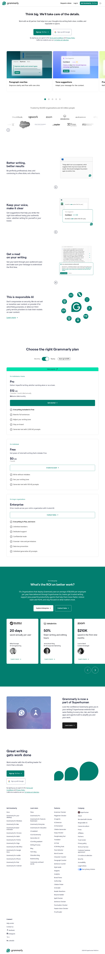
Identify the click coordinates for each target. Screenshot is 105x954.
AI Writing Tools (59, 846)
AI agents (57, 819)
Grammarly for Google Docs (14, 851)
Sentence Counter (60, 864)
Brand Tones (58, 878)
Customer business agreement (84, 851)
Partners (80, 836)
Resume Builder (59, 895)
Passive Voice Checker (61, 908)
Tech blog (33, 852)
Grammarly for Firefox (14, 840)
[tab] (45, 99)
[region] (52, 71)
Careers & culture (83, 826)
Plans (32, 812)
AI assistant (34, 831)
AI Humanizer (58, 826)
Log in (76, 3)
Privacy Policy (70, 38)
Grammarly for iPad (13, 862)
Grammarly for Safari (13, 836)
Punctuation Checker (61, 905)
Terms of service (83, 847)
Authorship (57, 881)
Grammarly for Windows (14, 821)
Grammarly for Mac (13, 824)
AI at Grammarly (35, 835)
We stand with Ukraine (85, 819)
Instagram (12, 934)
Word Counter (58, 853)
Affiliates (80, 833)
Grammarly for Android (14, 866)
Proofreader (58, 912)
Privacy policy (82, 843)
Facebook (12, 930)
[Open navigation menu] (101, 3)
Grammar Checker (60, 812)
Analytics (57, 874)
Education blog (35, 855)
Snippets (57, 871)
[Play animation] (55, 187)
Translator (57, 840)
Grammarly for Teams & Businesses (37, 820)
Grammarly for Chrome (14, 833)
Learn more (11, 317)
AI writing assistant (36, 841)
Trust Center (82, 840)
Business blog (34, 859)
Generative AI (34, 838)
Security (80, 859)
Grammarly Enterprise (37, 824)
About (80, 816)
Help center (10, 923)
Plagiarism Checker (60, 816)
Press (79, 830)
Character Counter (60, 857)
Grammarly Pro (35, 816)
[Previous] (87, 670)
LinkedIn (11, 941)
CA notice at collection (85, 855)
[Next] (95, 670)
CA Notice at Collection (61, 40)
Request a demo (65, 3)
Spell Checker (58, 898)
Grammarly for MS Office (14, 847)
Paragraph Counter (60, 860)
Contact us (10, 927)
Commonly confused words (36, 863)
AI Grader (57, 888)
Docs (8, 812)
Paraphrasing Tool (59, 836)
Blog (31, 848)
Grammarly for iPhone (14, 859)
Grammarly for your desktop (13, 816)
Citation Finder (58, 884)
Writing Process (35, 845)
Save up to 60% (64, 359)
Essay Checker (58, 833)
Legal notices (82, 866)
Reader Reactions (59, 891)
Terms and (53, 38)
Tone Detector (58, 850)
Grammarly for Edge (13, 843)
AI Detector (58, 822)
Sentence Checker (60, 902)
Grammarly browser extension (13, 829)
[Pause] (8, 130)
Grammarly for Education (38, 828)
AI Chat (56, 843)
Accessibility (82, 862)
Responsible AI (82, 823)
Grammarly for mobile (14, 855)
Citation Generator (60, 829)
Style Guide (57, 867)
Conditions (59, 38)
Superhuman (84, 812)
